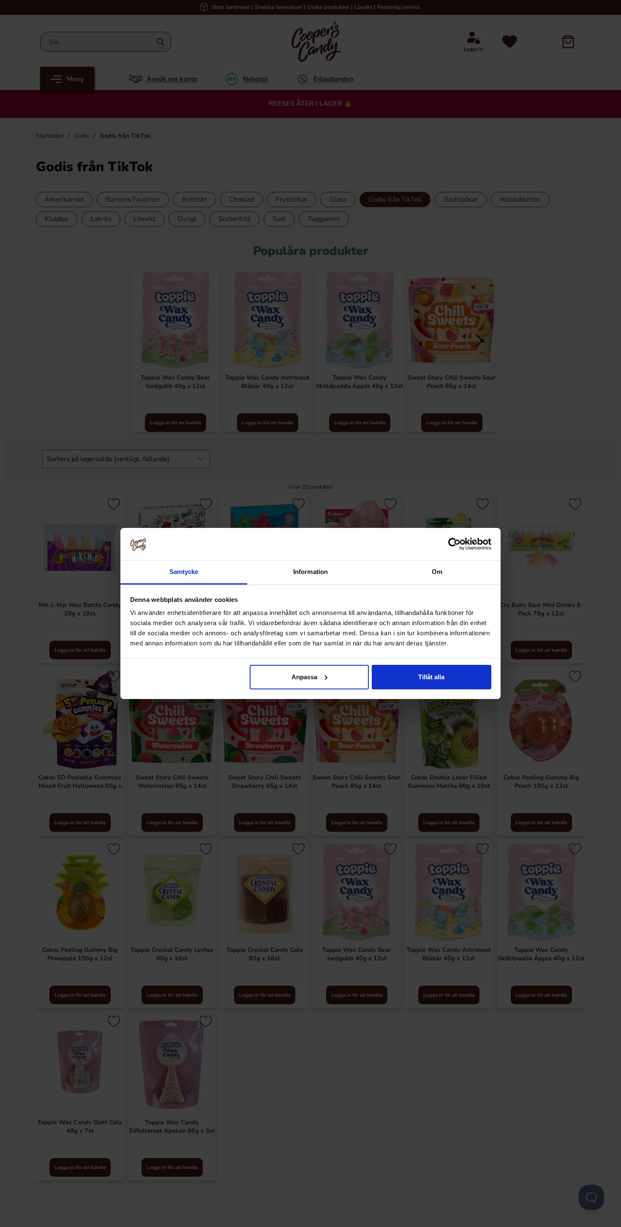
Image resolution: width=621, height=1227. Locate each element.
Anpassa (304, 676)
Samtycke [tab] (184, 571)
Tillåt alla (431, 676)
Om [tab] (437, 571)
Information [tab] (310, 571)
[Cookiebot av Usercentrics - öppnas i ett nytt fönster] (454, 544)
